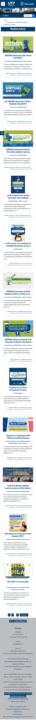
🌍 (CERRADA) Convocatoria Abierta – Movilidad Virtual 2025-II (18, 102)
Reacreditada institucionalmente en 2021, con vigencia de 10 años (18, 663)
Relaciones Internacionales (23, 539)
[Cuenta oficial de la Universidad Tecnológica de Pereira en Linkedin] (22, 621)
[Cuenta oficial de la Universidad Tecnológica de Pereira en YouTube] (16, 621)
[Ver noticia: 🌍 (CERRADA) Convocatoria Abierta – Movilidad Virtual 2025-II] (18, 90)
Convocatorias (10, 22)
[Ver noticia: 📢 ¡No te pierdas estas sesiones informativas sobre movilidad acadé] (18, 184)
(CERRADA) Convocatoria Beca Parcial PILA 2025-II (18, 56)
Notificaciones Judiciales (18, 701)
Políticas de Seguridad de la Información (18, 709)
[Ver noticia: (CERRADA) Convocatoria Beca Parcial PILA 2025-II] (18, 44)
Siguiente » (24, 615)
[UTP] (11, 4)
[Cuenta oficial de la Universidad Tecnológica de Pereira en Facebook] (10, 621)
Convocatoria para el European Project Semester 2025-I (18, 534)
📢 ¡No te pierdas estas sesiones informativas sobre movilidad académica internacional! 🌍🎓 (18, 198)
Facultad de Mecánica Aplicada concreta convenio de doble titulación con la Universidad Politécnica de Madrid (18, 489)
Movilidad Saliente (22, 22)
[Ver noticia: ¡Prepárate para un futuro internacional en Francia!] (18, 376)
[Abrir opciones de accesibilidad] (2, 133)
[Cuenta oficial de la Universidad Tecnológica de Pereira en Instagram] (19, 621)
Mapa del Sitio (18, 711)
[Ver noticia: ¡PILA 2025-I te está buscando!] (18, 571)
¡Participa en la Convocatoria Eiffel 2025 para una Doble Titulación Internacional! (18, 438)
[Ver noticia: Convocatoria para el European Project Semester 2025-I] (18, 523)
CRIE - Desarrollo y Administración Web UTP (16, 717)
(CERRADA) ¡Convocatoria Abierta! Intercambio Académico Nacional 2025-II (18, 152)
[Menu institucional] (3, 4)
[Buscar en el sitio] (33, 15)
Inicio (5, 20)
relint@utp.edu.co (18, 644)
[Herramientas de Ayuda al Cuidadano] (25, 621)
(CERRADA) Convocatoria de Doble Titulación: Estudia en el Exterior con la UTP (18, 294)
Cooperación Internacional (12, 441)
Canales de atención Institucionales (18, 699)
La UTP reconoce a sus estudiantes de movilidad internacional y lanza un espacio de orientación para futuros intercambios (18, 247)
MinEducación (18, 669)
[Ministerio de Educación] (27, 4)
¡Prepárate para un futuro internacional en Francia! (18, 388)
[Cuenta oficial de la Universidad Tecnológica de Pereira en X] (13, 621)
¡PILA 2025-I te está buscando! (18, 581)
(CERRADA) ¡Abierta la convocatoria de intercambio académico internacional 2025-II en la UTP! (18, 342)
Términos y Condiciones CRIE (17, 706)
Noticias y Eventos (9, 24)
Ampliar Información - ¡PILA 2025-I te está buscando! (19, 604)
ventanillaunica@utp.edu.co (18, 696)
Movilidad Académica (24, 441)
